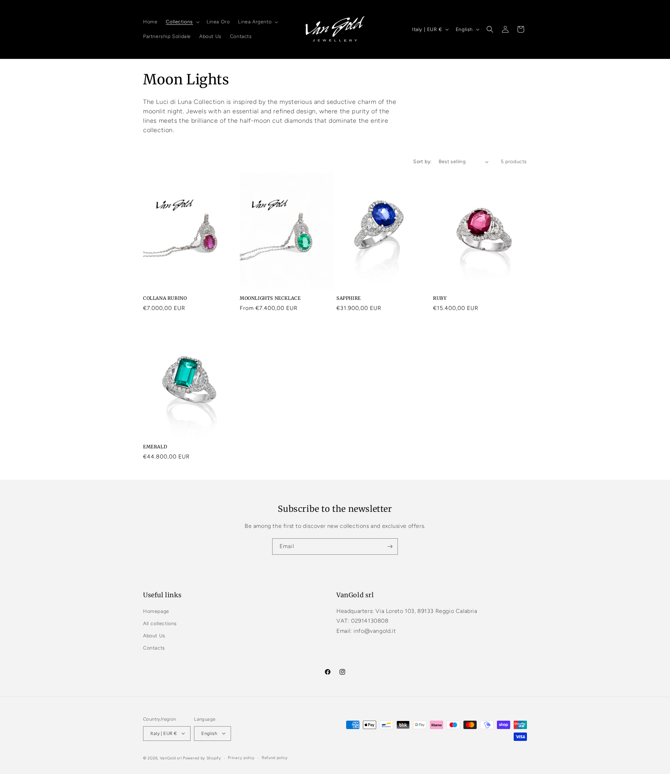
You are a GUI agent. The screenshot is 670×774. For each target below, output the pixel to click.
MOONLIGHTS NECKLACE (270, 298)
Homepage (156, 611)
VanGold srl (171, 758)
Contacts (154, 648)
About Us (154, 635)
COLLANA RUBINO (165, 298)
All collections (160, 623)
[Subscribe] (389, 546)
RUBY (439, 298)
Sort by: (422, 162)
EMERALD (155, 447)
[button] (182, 22)
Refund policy (275, 757)
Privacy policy (241, 757)
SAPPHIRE (348, 298)
